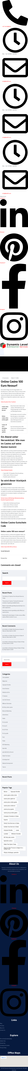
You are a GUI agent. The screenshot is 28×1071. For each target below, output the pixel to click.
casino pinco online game (10, 802)
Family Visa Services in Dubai (11, 823)
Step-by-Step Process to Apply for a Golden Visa (13, 848)
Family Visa (2, 1043)
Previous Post (4, 558)
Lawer (17, 830)
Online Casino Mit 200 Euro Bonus (9, 546)
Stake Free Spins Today (10, 844)
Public (3, 740)
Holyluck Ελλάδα (8, 830)
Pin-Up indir (5, 722)
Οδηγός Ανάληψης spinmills (11, 852)
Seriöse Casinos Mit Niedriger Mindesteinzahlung (12, 498)
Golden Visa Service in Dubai (11, 826)
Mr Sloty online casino (7, 707)
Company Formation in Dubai (11, 816)
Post (3, 737)
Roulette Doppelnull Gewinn (7, 499)
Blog (1, 1023)
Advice (5, 791)
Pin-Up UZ (4, 726)
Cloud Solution (5, 688)
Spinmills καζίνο (8, 841)
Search (5, 573)
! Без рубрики (5, 677)
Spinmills (4, 748)
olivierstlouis (5, 714)
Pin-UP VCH (5, 729)
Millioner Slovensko (6, 703)
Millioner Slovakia (16, 834)
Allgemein (4, 681)
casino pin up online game (10, 812)
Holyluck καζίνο (6, 692)
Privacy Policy (3, 1047)
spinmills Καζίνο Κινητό (7, 752)
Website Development (7, 763)
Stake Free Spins (6, 755)
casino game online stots (10, 795)
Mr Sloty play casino (9, 837)
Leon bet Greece (6, 699)
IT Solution (4, 696)
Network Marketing (6, 711)
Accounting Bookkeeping (6, 1038)
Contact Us (2, 1030)
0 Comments (5, 378)
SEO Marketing (5, 744)
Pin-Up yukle (5, 733)
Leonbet (6, 834)
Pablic (3, 718)
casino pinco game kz (9, 798)
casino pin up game (9, 809)
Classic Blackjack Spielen (7, 470)
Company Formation (5, 1045)
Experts (6, 819)
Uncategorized (5, 759)
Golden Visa (3, 1040)
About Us (2, 1027)
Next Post (25, 558)
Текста (4, 767)
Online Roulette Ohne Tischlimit (8, 402)
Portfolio (2, 1025)
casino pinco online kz (9, 805)
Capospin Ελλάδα (6, 684)
